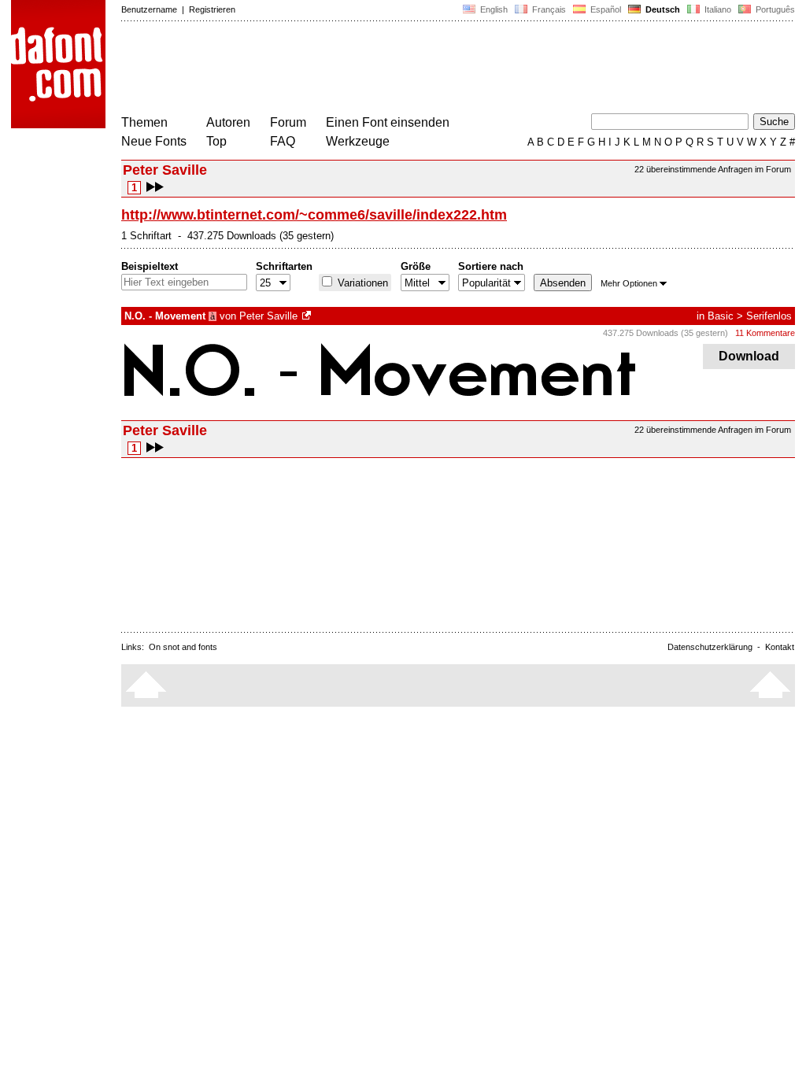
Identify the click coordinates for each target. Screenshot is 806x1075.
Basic (721, 316)
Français (547, 9)
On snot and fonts (183, 647)
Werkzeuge (358, 141)
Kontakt (779, 647)
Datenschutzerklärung (709, 647)
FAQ (282, 141)
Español (604, 9)
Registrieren (212, 9)
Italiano (717, 9)
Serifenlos (769, 316)
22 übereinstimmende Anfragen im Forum (712, 169)
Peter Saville (268, 316)
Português (773, 9)
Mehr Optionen (629, 283)
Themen (144, 122)
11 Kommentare (765, 333)
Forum (288, 122)
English (492, 9)
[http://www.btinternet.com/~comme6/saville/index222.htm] (308, 316)
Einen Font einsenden (387, 122)
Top (216, 141)
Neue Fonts (154, 141)
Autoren (228, 122)
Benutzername (149, 9)
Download (749, 356)
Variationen (361, 283)
